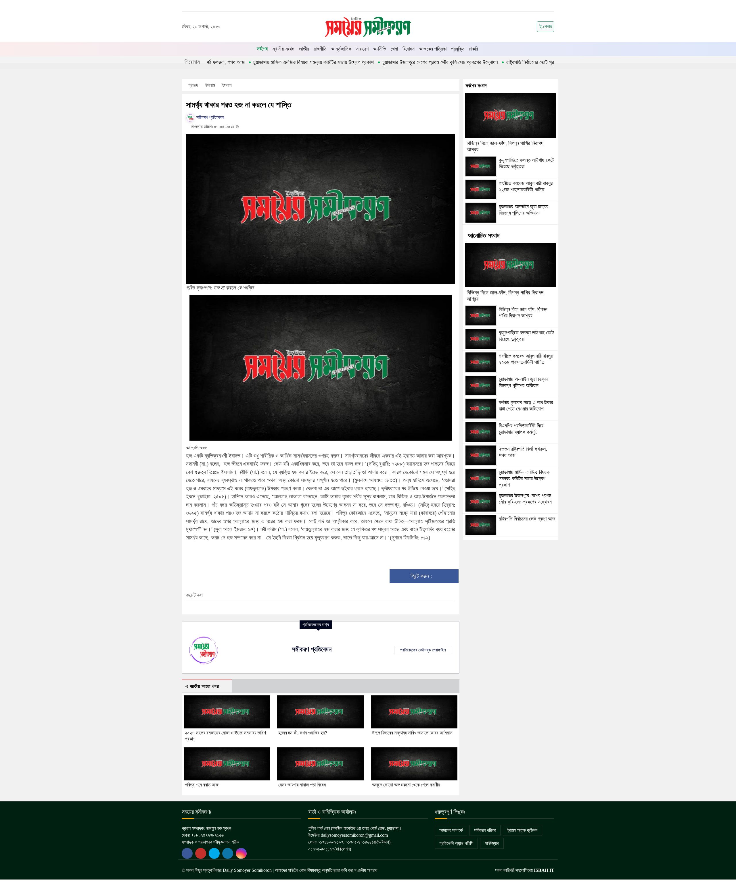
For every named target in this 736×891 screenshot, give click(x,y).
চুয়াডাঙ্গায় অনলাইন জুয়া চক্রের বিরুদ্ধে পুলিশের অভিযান (523, 210)
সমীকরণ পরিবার (485, 830)
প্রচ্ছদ (193, 85)
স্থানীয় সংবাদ (283, 49)
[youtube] (214, 853)
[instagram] (241, 853)
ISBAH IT (544, 870)
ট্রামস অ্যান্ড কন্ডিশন (522, 830)
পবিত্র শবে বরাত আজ (201, 785)
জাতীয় (304, 49)
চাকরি (473, 49)
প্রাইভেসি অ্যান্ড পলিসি (456, 843)
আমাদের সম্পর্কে (451, 830)
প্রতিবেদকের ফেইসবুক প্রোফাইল (423, 650)
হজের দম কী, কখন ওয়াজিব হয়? (302, 733)
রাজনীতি (320, 49)
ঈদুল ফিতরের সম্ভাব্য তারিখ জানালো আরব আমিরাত (412, 733)
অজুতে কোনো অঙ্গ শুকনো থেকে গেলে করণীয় (406, 785)
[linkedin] (227, 853)
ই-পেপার (545, 26)
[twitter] (200, 853)
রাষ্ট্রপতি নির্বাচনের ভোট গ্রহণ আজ (500, 62)
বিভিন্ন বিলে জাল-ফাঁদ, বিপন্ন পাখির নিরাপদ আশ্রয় (523, 312)
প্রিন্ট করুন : (422, 576)
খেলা (394, 49)
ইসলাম (210, 85)
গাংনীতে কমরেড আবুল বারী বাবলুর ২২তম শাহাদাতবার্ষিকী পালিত (526, 186)
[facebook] (187, 853)
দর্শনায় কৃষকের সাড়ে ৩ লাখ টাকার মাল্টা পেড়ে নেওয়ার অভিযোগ (526, 406)
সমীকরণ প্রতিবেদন (209, 117)
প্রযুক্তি (458, 49)
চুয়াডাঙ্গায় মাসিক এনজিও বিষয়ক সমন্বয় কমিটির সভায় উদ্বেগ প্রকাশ (276, 62)
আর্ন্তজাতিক (341, 49)
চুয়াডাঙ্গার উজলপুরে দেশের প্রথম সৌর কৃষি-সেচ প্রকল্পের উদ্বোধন (403, 62)
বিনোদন (408, 49)
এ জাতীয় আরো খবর (202, 686)
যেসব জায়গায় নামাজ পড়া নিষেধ (302, 785)
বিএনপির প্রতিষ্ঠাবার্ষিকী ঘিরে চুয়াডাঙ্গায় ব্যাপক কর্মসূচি (521, 429)
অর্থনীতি (379, 49)
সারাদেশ (362, 49)
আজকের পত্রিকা (432, 49)
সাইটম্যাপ (492, 843)
